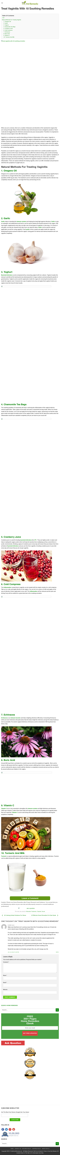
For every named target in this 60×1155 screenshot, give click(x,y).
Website (5, 989)
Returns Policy (26, 1148)
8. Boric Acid (7, 33)
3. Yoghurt (6, 25)
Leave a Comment (30, 898)
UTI (35, 540)
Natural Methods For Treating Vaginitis (11, 19)
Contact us (18, 1148)
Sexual (43, 911)
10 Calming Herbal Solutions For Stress (15, 915)
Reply (57, 952)
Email (5, 982)
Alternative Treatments (31, 911)
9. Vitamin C (7, 35)
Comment (6, 962)
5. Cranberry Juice (8, 28)
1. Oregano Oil (7, 21)
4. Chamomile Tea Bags (9, 26)
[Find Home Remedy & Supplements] (30, 3)
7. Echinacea (7, 32)
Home (12, 1148)
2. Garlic (6, 23)
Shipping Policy (36, 1148)
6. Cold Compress (8, 30)
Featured (39, 911)
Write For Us (45, 1148)
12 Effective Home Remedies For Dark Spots (43, 915)
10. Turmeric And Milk (9, 37)
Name (5, 975)
